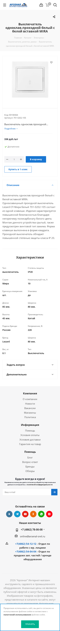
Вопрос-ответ (30, 462)
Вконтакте (9, 514)
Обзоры (30, 471)
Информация (30, 425)
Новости (30, 403)
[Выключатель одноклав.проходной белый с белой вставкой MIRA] (30, 79)
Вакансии (30, 408)
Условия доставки (30, 439)
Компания (30, 393)
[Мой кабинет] (41, 5)
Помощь (30, 430)
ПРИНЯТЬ (30, 624)
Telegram (17, 514)
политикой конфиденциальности (39, 485)
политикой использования (17, 614)
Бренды (30, 466)
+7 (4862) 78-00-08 (32, 529)
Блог (30, 457)
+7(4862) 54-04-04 (25, 551)
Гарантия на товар (30, 444)
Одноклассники (33, 514)
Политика (30, 417)
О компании (30, 399)
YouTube (25, 514)
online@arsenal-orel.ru (32, 536)
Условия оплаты (30, 435)
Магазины (30, 412)
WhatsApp (41, 514)
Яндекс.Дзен (49, 514)
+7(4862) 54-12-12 (25, 543)
